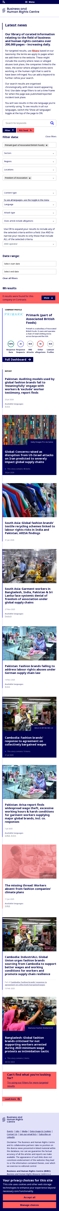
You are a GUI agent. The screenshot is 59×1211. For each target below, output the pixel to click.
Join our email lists (28, 1134)
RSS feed (23, 130)
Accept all (29, 1197)
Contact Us (12, 1134)
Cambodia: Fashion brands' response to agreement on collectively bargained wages (25, 741)
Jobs (17, 1131)
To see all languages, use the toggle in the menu (26, 200)
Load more (10, 1099)
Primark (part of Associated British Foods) (40, 319)
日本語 (7, 835)
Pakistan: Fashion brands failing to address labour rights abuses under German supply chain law (30, 669)
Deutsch (8, 616)
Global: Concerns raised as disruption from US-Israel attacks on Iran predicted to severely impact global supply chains (29, 457)
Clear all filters (10, 278)
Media (24, 1131)
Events (10, 1131)
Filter (7, 130)
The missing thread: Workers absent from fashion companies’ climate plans (28, 888)
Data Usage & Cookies (40, 1131)
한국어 (7, 406)
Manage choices (29, 1205)
